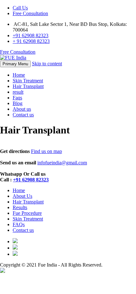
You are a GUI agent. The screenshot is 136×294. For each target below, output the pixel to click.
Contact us (23, 114)
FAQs (19, 224)
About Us (22, 196)
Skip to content (47, 63)
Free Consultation (30, 13)
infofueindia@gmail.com (62, 162)
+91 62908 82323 (30, 35)
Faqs (17, 97)
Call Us (20, 7)
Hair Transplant (28, 86)
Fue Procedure (27, 213)
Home (19, 75)
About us (22, 109)
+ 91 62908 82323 (31, 41)
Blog (17, 103)
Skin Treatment (28, 80)
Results (20, 207)
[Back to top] (2, 271)
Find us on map (46, 151)
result (18, 92)
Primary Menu (15, 64)
